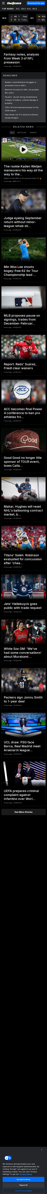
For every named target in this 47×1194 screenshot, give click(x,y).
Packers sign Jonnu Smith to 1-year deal (23, 699)
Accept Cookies (23, 1179)
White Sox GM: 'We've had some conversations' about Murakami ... (23, 652)
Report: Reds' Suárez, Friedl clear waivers (20, 366)
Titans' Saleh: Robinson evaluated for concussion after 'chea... (23, 559)
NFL (18, 9)
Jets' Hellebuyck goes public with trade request (23, 606)
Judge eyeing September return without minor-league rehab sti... (23, 222)
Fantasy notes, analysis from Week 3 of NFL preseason (21, 58)
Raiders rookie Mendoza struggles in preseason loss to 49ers (20, 83)
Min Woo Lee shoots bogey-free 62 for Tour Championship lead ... (21, 271)
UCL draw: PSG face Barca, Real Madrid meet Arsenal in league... (22, 746)
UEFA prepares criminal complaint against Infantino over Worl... (21, 795)
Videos (33, 132)
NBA (23, 9)
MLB (35, 9)
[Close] (42, 1149)
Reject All (23, 1185)
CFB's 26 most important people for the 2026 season (22, 109)
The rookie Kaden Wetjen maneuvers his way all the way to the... (23, 170)
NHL (29, 9)
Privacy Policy (26, 1174)
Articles (21, 132)
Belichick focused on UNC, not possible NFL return (22, 91)
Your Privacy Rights (23, 1191)
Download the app (36, 3)
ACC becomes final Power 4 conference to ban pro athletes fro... (23, 413)
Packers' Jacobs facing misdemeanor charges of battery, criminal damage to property (21, 100)
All (12, 132)
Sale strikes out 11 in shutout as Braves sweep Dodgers (21, 116)
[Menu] (3, 3)
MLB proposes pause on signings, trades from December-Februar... (22, 319)
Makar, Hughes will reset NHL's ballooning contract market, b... (23, 510)
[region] (23, 1170)
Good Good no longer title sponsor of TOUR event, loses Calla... (23, 461)
